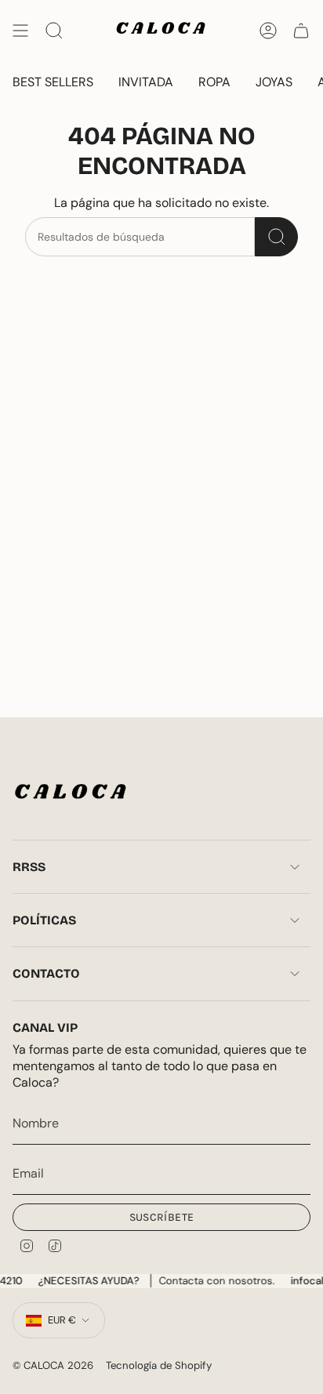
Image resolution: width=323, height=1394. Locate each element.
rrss (29, 866)
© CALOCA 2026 (53, 1365)
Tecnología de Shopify (159, 1365)
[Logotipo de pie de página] (71, 794)
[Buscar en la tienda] (276, 236)
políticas (44, 920)
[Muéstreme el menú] (20, 30)
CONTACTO (46, 973)
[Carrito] (301, 30)
